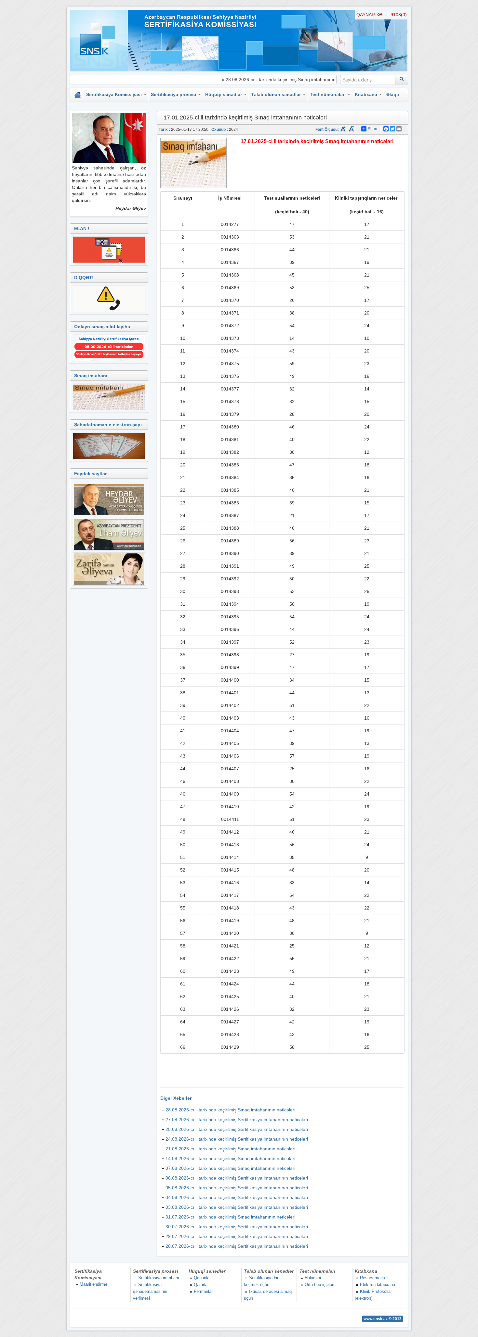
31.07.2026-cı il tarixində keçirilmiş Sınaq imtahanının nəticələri (230, 1216)
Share (373, 129)
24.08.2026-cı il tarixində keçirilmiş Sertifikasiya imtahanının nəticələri (237, 1139)
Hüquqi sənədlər (224, 94)
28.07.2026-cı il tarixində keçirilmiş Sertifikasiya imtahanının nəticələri (237, 1246)
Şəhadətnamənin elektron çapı (108, 424)
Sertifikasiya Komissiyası (114, 94)
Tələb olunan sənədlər (276, 94)
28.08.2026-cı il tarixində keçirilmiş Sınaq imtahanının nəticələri (230, 1109)
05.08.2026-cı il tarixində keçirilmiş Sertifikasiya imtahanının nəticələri (237, 1187)
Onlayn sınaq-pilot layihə (102, 326)
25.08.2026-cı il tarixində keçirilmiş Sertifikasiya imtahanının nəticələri (237, 1129)
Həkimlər (313, 1277)
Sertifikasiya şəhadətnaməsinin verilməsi (150, 1291)
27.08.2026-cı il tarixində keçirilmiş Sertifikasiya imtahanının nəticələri (237, 1119)
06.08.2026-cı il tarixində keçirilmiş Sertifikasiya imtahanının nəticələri (237, 1178)
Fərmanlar (203, 1291)
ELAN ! (81, 228)
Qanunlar (202, 1277)
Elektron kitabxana (377, 1284)
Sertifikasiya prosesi (174, 94)
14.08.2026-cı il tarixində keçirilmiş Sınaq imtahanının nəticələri (230, 1158)
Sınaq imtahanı (90, 375)
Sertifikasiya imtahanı (158, 1277)
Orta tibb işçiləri (319, 1284)
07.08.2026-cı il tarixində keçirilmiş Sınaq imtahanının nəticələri (230, 1168)
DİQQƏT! (84, 277)
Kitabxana (366, 94)
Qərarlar (201, 1284)
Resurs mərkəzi (375, 1277)
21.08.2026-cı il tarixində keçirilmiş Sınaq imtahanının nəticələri (230, 1148)
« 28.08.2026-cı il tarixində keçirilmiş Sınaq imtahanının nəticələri (271, 79)
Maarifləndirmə (93, 1284)
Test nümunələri (328, 94)
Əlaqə (392, 94)
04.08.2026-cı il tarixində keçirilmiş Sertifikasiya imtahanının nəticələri (237, 1197)
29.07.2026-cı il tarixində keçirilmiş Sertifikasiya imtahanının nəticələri (237, 1236)
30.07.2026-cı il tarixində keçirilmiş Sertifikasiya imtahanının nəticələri (237, 1226)
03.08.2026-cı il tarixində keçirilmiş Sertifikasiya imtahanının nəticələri (237, 1207)
